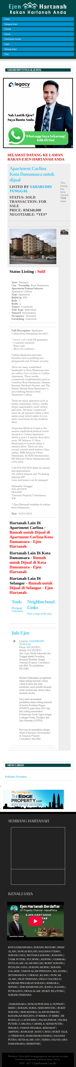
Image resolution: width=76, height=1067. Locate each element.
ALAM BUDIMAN (48, 1011)
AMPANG (13, 1031)
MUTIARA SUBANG (38, 955)
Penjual (7, 34)
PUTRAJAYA (15, 991)
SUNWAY (58, 1004)
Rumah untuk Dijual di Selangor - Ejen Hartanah (31, 588)
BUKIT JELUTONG (53, 991)
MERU (12, 1007)
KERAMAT (49, 1027)
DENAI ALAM (32, 991)
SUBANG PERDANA (19, 994)
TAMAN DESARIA (30, 1027)
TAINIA (45, 1039)
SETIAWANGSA (17, 975)
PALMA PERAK (48, 1019)
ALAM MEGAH (34, 963)
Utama (7, 19)
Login (6, 44)
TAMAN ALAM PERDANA (36, 971)
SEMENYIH (33, 1043)
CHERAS (33, 975)
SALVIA (55, 1039)
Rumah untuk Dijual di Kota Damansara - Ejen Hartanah (28, 564)
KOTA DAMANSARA (20, 947)
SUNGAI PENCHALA (39, 1004)
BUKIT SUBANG (54, 963)
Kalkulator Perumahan (16, 776)
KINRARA (52, 983)
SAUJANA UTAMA (49, 951)
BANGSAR (27, 1031)
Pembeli (7, 29)
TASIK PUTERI (16, 959)
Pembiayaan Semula (12, 39)
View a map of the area (39, 613)
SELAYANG (59, 971)
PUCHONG (33, 959)
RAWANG (57, 955)
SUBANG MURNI (39, 967)
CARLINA (24, 1023)
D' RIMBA (41, 1015)
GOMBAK (59, 959)
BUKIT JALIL (60, 1031)
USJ (37, 1039)
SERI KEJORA (28, 1011)
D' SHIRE (54, 1015)
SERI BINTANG (47, 1007)
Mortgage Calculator (17, 610)
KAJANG (60, 986)
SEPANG (13, 986)
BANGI (49, 986)
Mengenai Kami (10, 24)
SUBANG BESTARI (45, 947)
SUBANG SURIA (27, 1007)
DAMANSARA (17, 1004)
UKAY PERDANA (27, 979)
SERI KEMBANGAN (31, 986)
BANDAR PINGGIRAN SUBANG (26, 983)
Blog (6, 54)
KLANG (44, 975)
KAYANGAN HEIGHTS (21, 1015)
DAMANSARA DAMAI (39, 1035)
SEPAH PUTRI (54, 1023)
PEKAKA (13, 1027)
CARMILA (38, 1023)
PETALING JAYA (17, 967)
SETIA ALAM (15, 963)
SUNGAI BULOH (27, 951)
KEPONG (46, 959)
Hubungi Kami (10, 49)
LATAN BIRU (29, 1019)
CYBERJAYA (16, 1035)
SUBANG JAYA (17, 955)
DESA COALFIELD (50, 979)
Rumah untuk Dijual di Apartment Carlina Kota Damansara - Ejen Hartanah (31, 539)
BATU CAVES (43, 1031)
